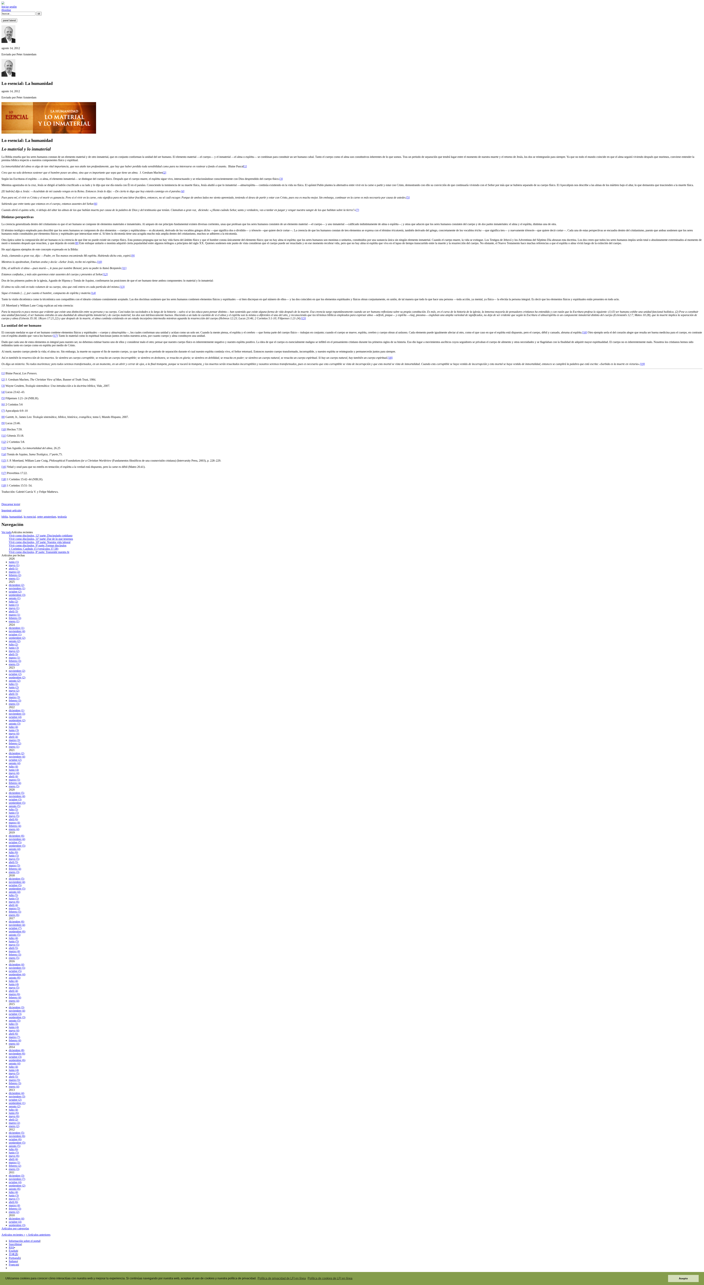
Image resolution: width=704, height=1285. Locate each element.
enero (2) (14, 1126)
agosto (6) (14, 977)
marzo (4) (14, 822)
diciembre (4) (16, 964)
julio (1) (13, 684)
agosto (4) (14, 763)
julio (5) (13, 809)
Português (14, 1258)
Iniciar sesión (9, 6)
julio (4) (13, 726)
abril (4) (13, 736)
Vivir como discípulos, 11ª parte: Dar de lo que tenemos (41, 538)
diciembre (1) (16, 627)
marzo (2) (14, 571)
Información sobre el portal (24, 1240)
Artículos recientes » (13, 1234)
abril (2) (13, 1119)
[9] (133, 255)
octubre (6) (15, 1139)
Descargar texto (10, 504)
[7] (357, 210)
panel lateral (9, 20)
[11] (124, 268)
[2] (164, 172)
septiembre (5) (17, 802)
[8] (76, 243)
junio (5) (14, 812)
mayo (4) (14, 733)
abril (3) (13, 611)
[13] (122, 286)
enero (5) (14, 786)
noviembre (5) (17, 967)
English (13, 1250)
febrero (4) (15, 783)
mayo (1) (14, 565)
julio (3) (13, 1023)
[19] (642, 364)
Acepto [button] (683, 1278)
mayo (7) (14, 1198)
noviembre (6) (17, 1053)
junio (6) (14, 1113)
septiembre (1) (17, 1103)
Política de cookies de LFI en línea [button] (330, 1278)
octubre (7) (15, 928)
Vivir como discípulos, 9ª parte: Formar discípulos (37, 545)
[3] (281, 178)
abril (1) (13, 568)
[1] (245, 166)
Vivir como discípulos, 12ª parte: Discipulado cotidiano (40, 535)
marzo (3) (14, 697)
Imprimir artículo (11, 510)
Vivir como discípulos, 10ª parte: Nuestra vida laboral (39, 542)
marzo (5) (14, 779)
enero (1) (14, 578)
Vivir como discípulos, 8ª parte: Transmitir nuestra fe (39, 552)
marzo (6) (14, 994)
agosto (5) (14, 806)
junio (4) (14, 769)
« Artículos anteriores (38, 1234)
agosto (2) (14, 641)
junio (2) (14, 687)
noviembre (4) (17, 631)
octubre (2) (15, 591)
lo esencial (30, 516)
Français (14, 1264)
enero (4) (14, 829)
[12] (105, 274)
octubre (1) (15, 634)
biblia (4, 516)
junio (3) (14, 647)
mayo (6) (14, 901)
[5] (408, 197)
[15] (303, 318)
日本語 (13, 1254)
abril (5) (13, 862)
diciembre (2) (16, 585)
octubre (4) (15, 717)
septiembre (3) (17, 594)
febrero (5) (15, 911)
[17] (55, 335)
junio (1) (14, 561)
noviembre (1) (17, 588)
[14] (93, 293)
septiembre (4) (17, 974)
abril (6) (13, 819)
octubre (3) (15, 799)
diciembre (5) (16, 792)
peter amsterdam (46, 516)
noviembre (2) (17, 670)
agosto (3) (14, 723)
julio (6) (13, 852)
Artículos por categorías (15, 1228)
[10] (99, 261)
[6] (95, 203)
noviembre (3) (17, 713)
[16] (584, 332)
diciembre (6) (16, 835)
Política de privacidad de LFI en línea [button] (282, 1278)
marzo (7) (14, 1037)
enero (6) (14, 915)
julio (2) (13, 601)
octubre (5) (15, 842)
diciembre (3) (16, 1007)
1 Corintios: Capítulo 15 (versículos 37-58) (33, 548)
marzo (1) (14, 614)
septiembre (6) (17, 931)
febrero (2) (15, 575)
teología (62, 516)
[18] (390, 357)
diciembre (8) (16, 1050)
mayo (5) (14, 816)
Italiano (13, 1261)
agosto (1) (14, 598)
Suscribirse (15, 1244)
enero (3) (14, 664)
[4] (182, 191)
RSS (11, 1247)
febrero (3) (15, 618)
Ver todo (6, 532)
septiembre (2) (17, 637)
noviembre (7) (17, 1179)
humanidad (15, 516)
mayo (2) (14, 651)
